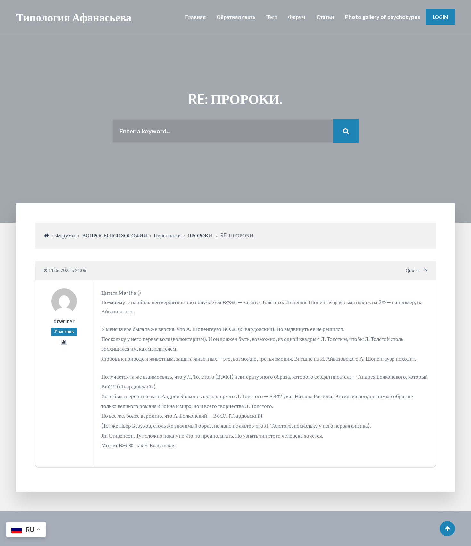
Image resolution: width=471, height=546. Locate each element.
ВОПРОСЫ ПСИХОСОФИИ (114, 235)
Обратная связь (236, 16)
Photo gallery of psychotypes (382, 16)
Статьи (325, 16)
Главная (195, 16)
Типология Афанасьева (73, 16)
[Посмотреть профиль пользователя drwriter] (64, 312)
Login (440, 17)
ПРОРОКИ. (200, 235)
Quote (412, 270)
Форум (296, 16)
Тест (271, 16)
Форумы (65, 235)
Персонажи (167, 235)
